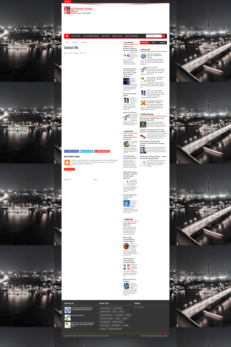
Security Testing (105, 322)
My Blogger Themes (162, 335)
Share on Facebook (73, 151)
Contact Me (84, 53)
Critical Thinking (105, 311)
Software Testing (117, 322)
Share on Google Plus (103, 151)
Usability (103, 328)
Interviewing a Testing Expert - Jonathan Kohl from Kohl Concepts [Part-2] (152, 143)
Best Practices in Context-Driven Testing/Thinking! (129, 260)
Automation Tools (105, 308)
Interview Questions (106, 315)
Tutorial (126, 325)
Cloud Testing (117, 308)
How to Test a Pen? (129, 112)
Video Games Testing (115, 328)
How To (121, 311)
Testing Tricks (75, 36)
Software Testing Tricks (79, 335)
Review (125, 318)
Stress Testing (105, 325)
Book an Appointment (131, 36)
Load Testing (118, 315)
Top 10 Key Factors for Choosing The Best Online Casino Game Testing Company (130, 72)
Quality (118, 318)
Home (95, 179)
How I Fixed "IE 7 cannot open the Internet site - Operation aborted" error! (82, 324)
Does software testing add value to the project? (130, 137)
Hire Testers (105, 36)
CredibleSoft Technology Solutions (100, 335)
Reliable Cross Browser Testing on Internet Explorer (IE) (130, 48)
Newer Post (67, 179)
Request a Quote (117, 36)
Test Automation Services (91, 36)
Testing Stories (116, 325)
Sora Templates (150, 335)
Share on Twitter (88, 151)
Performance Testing (106, 318)
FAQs (114, 311)
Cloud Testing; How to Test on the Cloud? (130, 197)
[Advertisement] (134, 18)
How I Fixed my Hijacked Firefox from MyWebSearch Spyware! (82, 308)
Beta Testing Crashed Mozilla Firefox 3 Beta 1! (128, 239)
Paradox (128, 315)
